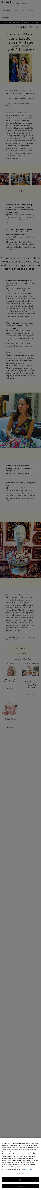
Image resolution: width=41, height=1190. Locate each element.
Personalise (20, 1173)
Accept (20, 1186)
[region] (20, 1164)
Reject (21, 1180)
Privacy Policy (28, 1169)
